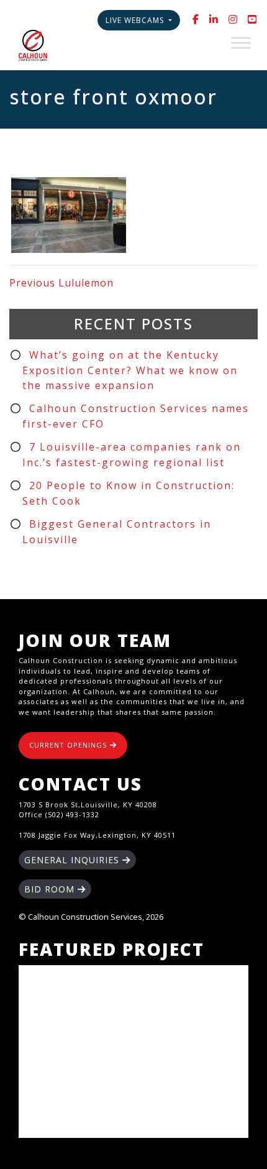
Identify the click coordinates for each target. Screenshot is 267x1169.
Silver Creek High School (133, 1051)
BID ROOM (51, 889)
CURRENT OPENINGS (69, 745)
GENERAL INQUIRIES (73, 860)
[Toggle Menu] (241, 42)
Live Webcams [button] (136, 20)
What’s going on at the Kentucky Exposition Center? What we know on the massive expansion (130, 370)
